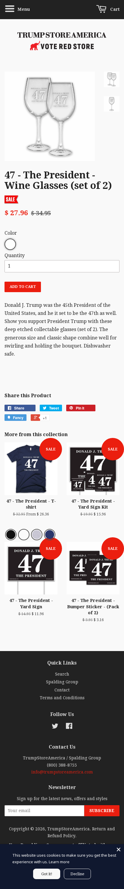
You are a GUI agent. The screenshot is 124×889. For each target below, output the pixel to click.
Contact (62, 690)
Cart (114, 9)
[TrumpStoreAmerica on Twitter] (55, 727)
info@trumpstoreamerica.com (62, 772)
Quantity (15, 255)
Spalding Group (62, 681)
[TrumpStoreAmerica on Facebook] (69, 727)
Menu (23, 9)
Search (62, 674)
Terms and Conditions (62, 697)
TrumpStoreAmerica (68, 828)
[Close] (119, 849)
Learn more (59, 861)
